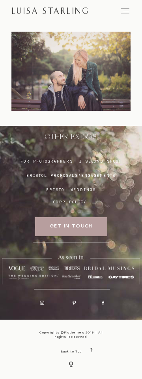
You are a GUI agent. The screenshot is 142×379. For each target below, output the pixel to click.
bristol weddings (71, 190)
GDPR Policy (69, 202)
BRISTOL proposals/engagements (71, 175)
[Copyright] (71, 365)
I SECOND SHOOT (100, 161)
